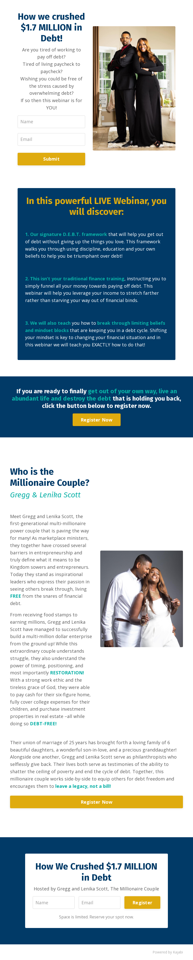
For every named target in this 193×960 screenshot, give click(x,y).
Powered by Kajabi (168, 952)
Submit (51, 159)
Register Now (97, 420)
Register (142, 902)
